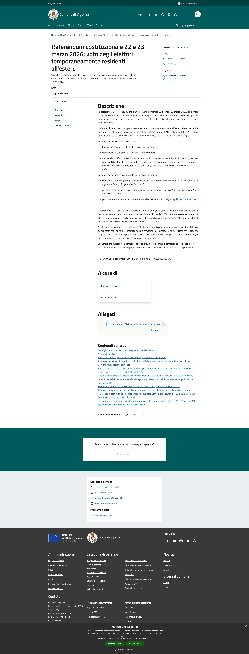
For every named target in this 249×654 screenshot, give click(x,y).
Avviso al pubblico (107, 354)
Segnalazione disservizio (97, 607)
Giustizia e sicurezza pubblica (138, 565)
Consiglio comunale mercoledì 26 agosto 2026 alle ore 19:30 (127, 350)
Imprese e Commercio (96, 572)
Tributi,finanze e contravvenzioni (139, 569)
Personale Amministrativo (59, 583)
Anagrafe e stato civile (96, 560)
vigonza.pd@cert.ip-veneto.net (181, 199)
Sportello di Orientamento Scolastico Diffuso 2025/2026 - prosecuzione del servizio (139, 386)
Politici (51, 579)
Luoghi (166, 582)
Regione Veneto (55, 3)
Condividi (168, 47)
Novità (63, 35)
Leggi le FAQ (92, 612)
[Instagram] (161, 14)
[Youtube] (155, 14)
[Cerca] (198, 14)
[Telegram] (168, 14)
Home (54, 35)
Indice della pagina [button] (61, 101)
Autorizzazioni (131, 583)
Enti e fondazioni (55, 574)
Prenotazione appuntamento (99, 602)
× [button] (246, 626)
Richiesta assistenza (96, 616)
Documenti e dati (55, 588)
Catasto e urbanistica (96, 580)
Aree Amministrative (57, 565)
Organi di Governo (56, 560)
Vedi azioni (181, 47)
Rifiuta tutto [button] (135, 644)
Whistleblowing (132, 612)
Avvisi (72, 35)
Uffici (50, 569)
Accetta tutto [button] (114, 644)
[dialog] (124, 638)
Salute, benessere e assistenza (138, 579)
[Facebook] (148, 14)
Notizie (166, 560)
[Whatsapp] (174, 14)
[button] (124, 649)
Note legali (129, 621)
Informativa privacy (133, 616)
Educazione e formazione (136, 560)
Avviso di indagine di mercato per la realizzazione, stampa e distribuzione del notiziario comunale (145, 390)
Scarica (157, 330)
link (149, 638)
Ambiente (129, 574)
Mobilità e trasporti (95, 589)
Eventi (166, 587)
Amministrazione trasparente (138, 602)
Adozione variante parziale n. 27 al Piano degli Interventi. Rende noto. (132, 357)
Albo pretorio (130, 607)
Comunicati (168, 565)
